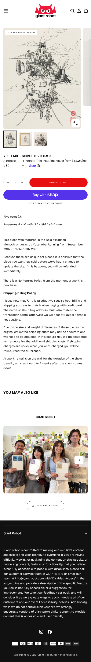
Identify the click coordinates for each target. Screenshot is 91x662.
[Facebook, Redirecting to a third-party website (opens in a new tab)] (49, 631)
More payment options (46, 203)
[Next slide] (78, 460)
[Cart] (85, 10)
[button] (5, 10)
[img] (15, 643)
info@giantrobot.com (29, 578)
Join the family (47, 505)
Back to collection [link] (23, 32)
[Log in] (79, 10)
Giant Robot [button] (12, 533)
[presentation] (75, 123)
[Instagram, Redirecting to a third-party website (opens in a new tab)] (41, 631)
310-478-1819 (54, 574)
